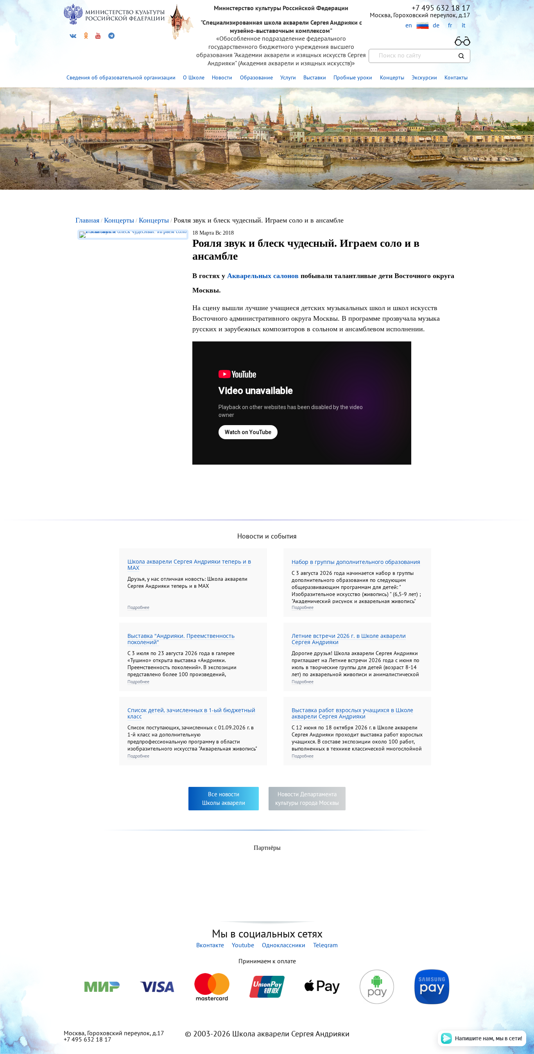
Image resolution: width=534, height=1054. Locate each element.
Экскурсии (424, 77)
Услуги (288, 77)
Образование (256, 77)
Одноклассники (283, 945)
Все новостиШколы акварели (223, 798)
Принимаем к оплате (267, 961)
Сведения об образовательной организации (121, 77)
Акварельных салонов (264, 276)
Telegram (325, 945)
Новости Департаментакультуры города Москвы (307, 798)
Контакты (456, 77)
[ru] (422, 25)
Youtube (243, 945)
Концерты (392, 77)
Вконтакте (210, 945)
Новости (222, 77)
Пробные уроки (352, 77)
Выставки (314, 77)
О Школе (193, 77)
